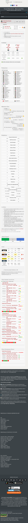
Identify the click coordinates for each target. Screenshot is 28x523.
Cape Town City (5, 282)
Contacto (16, 519)
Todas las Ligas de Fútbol (14, 520)
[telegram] (20, 480)
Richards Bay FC (5, 313)
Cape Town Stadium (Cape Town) (17, 33)
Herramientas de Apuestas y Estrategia (7, 517)
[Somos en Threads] (12, 5)
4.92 (15, 254)
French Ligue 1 (3, 425)
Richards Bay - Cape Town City (11, 352)
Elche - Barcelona (4, 455)
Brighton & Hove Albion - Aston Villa (7, 437)
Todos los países (8, 37)
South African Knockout (6, 303)
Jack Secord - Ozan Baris (5, 460)
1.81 (8, 254)
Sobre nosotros (11, 519)
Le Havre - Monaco (4, 463)
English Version (6, 520)
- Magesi (10, 330)
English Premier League (5, 420)
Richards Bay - (12, 305)
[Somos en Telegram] (11, 5)
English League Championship (6, 426)
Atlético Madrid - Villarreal (5, 446)
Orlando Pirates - (12, 333)
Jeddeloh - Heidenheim (5, 466)
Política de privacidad (4, 519)
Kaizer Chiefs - (11, 327)
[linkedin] (8, 480)
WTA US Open (3, 422)
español (10, 2)
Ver (23, 254)
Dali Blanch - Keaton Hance (5, 458)
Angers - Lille (3, 461)
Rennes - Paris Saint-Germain (6, 464)
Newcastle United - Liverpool (6, 440)
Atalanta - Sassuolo (4, 445)
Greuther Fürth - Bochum (5, 465)
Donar (2, 520)
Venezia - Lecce (3, 442)
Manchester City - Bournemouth (6, 439)
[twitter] (5, 480)
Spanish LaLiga (3, 421)
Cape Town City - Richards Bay (11, 355)
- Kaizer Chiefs (12, 290)
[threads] (22, 480)
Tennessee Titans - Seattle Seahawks (7, 436)
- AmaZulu (11, 291)
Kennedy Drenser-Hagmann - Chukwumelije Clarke (10, 459)
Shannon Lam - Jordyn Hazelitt (6, 456)
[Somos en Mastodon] (14, 5)
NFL (1, 417)
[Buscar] (26, 12)
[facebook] (2, 480)
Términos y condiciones (19, 517)
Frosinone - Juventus (4, 441)
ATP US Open (3, 423)
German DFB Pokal (4, 427)
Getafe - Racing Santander (5, 447)
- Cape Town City (12, 336)
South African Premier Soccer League (9, 284)
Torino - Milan (3, 444)
